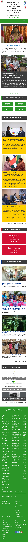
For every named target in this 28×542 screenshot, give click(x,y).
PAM (5, 534)
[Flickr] (25, 6)
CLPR (7, 109)
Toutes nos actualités (20, 361)
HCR (3, 534)
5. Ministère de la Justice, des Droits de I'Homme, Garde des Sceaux (5, 454)
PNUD (6, 532)
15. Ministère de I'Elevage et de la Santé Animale (15, 445)
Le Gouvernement (6, 524)
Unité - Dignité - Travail (14, 17)
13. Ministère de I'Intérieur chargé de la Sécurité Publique (16, 434)
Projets (16, 503)
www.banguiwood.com (7, 503)
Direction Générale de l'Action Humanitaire (14, 250)
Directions (17, 501)
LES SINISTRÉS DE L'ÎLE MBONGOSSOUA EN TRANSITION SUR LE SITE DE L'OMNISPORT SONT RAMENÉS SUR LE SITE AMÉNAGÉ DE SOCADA (13, 308)
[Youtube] (25, 7)
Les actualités (18, 512)
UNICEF (3, 536)
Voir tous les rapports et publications (15, 402)
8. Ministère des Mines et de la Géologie (5, 481)
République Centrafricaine (14, 15)
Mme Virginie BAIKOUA (14, 45)
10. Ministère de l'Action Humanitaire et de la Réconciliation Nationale (16, 418)
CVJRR (20, 109)
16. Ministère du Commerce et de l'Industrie (15, 450)
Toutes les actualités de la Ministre (16, 223)
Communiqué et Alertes (18, 506)
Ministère (17, 499)
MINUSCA (4, 538)
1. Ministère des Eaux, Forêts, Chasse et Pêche (15, 425)
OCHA (3, 532)
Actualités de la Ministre (18, 509)
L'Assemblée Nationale (7, 526)
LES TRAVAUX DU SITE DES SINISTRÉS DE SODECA (13, 354)
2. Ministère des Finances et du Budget (5, 429)
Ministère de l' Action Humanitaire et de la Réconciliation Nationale (14, 8)
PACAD (7, 104)
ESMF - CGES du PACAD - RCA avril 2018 (12, 389)
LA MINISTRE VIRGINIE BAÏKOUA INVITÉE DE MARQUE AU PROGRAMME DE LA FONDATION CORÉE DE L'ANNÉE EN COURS (13, 141)
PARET (20, 104)
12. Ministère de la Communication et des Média (16, 429)
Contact (17, 514)
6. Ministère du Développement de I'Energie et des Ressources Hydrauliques (5, 462)
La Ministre (14, 25)
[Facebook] (25, 2)
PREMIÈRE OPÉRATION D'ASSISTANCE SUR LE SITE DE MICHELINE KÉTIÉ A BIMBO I (12, 75)
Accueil (16, 496)
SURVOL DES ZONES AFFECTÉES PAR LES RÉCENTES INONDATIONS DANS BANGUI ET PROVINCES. (12, 283)
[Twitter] (25, 4)
